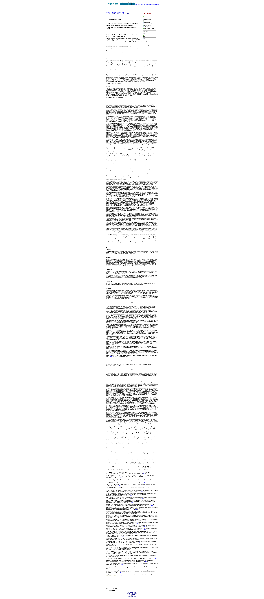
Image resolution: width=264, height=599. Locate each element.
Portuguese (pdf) (147, 19)
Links (116, 460)
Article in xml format (148, 21)
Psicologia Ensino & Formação (115, 12)
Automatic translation (148, 26)
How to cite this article (149, 23)
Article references (147, 22)
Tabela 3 (152, 364)
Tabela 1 (130, 298)
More (145, 35)
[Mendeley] (143, 35)
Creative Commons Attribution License (148, 590)
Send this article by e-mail (149, 28)
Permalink (146, 38)
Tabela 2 (111, 356)
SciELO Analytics (147, 16)
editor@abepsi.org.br (132, 596)
